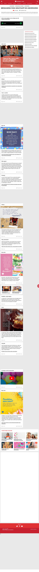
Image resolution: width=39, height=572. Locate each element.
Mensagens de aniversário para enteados (30, 36)
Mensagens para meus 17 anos (29, 42)
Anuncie (35, 529)
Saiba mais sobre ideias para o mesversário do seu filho (12, 246)
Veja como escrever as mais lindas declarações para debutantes (11, 423)
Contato (31, 529)
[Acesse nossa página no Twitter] (17, 526)
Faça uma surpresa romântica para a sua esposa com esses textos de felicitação (11, 155)
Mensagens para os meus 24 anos (29, 33)
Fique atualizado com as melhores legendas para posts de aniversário (11, 185)
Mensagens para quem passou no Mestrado (31, 45)
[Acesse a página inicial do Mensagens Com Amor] (19, 1)
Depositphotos (11, 529)
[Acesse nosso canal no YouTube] (22, 526)
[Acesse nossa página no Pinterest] (19, 526)
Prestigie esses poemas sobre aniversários (9, 351)
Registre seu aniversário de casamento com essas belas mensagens (12, 87)
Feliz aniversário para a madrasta (29, 47)
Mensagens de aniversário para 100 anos (30, 34)
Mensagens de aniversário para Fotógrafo (30, 39)
